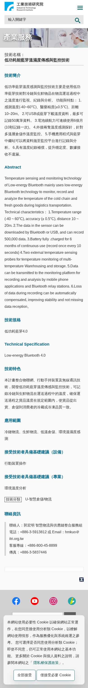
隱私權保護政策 (46, 663)
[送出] (78, 19)
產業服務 (17, 37)
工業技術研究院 (24, 6)
